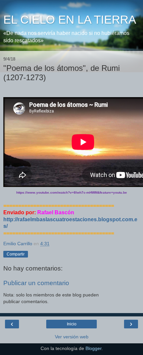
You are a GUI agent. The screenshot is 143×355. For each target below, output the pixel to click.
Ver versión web (71, 336)
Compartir (16, 254)
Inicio (71, 324)
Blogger (93, 348)
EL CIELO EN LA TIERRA (69, 19)
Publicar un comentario (36, 282)
